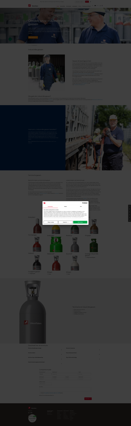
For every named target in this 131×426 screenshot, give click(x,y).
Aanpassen (65, 222)
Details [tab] (65, 206)
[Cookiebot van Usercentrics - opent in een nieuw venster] (82, 203)
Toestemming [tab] (50, 206)
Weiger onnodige (51, 222)
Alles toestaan (80, 222)
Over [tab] (81, 206)
